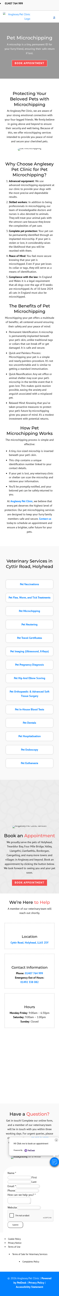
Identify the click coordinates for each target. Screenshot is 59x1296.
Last (34, 1182)
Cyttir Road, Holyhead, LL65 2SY (30, 942)
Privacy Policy (36, 1282)
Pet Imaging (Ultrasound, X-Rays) (29, 651)
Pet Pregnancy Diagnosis (29, 664)
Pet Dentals (29, 722)
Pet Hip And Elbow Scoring (29, 678)
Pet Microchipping (29, 611)
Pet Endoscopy (29, 749)
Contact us (45, 518)
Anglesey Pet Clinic (21, 501)
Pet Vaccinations (29, 584)
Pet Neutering (29, 624)
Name (12, 1173)
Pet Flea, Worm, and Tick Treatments (30, 597)
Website (12, 1207)
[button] (54, 1161)
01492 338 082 (29, 982)
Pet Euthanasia (29, 763)
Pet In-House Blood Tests (29, 709)
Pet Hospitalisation (29, 736)
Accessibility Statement (29, 1287)
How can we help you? (22, 1195)
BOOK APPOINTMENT (29, 882)
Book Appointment (29, 63)
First (34, 1177)
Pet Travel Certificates (29, 638)
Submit (15, 1224)
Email (12, 1186)
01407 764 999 (34, 973)
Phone (11, 1190)
